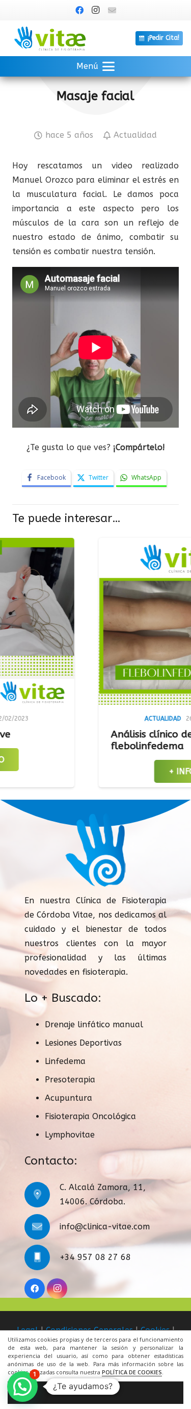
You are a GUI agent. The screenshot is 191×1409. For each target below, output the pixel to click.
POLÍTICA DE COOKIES (132, 1372)
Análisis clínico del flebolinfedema (112, 740)
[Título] (112, 10)
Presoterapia (70, 1079)
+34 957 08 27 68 (95, 1257)
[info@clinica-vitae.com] (42, 1227)
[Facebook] (79, 10)
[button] (95, 66)
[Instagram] (96, 10)
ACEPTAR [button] (96, 1392)
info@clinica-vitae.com (105, 1226)
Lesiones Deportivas (83, 1043)
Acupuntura (68, 1098)
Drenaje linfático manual (94, 1024)
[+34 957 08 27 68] (42, 1257)
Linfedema (65, 1061)
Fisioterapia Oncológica (90, 1116)
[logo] (50, 38)
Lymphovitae (70, 1135)
